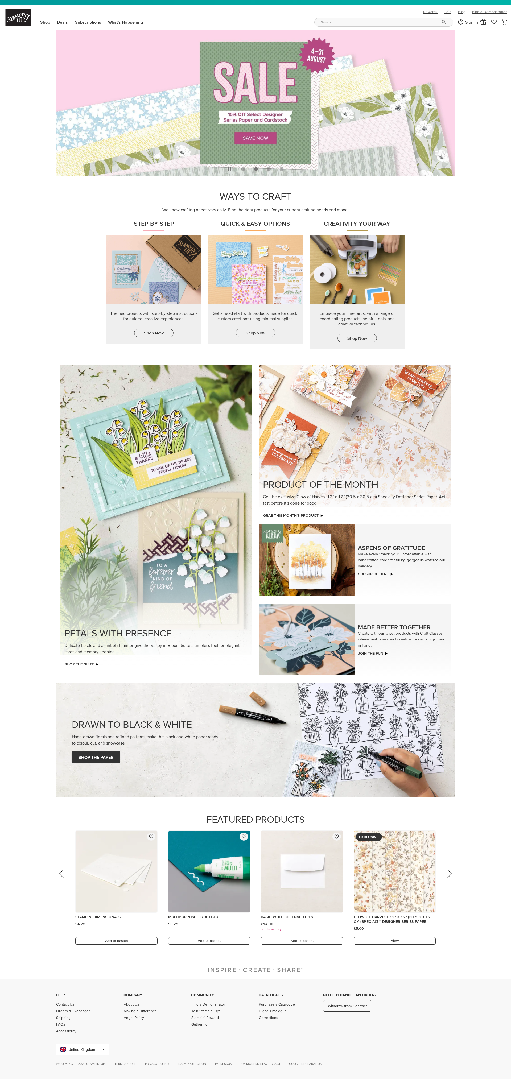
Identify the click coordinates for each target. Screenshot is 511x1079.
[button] (483, 22)
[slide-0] (243, 169)
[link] (494, 22)
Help (60, 995)
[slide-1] (256, 169)
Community (202, 995)
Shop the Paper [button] (96, 757)
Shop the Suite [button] (79, 664)
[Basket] (504, 22)
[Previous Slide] (62, 881)
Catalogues (271, 995)
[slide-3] (281, 169)
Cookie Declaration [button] (305, 1063)
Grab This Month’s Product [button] (291, 515)
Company (132, 995)
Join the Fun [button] (370, 653)
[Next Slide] (449, 881)
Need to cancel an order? (349, 995)
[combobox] (383, 22)
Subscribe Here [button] (373, 574)
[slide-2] (268, 169)
